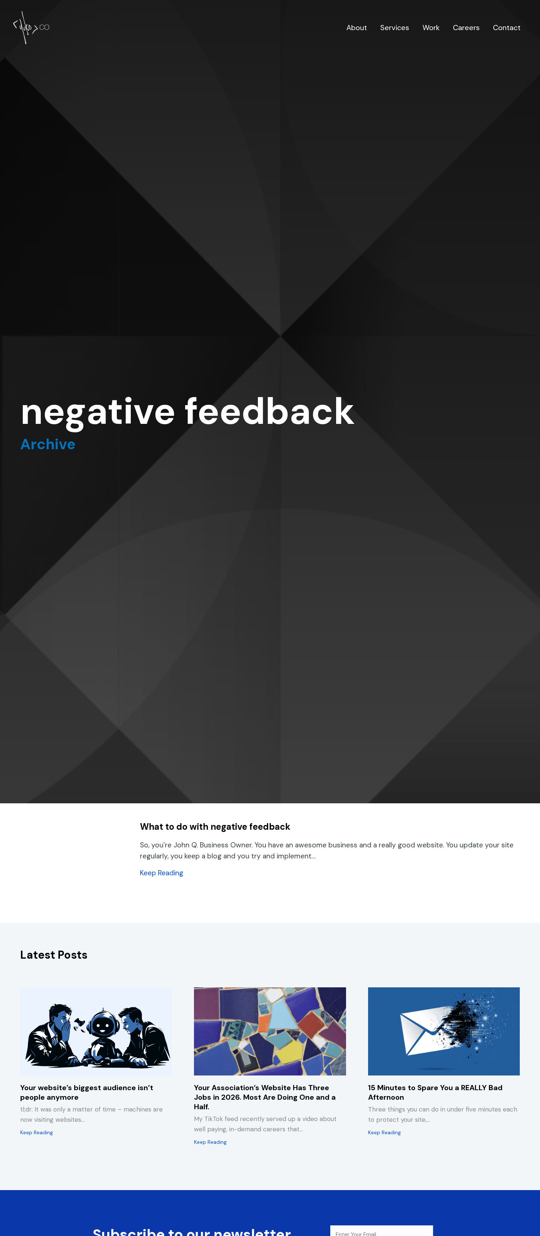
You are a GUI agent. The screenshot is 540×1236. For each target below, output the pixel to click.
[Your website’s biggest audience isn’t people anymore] (96, 1030)
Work (431, 27)
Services (394, 27)
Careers (466, 27)
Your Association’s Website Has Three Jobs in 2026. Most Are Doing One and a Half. (265, 1097)
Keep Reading (161, 873)
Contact (507, 27)
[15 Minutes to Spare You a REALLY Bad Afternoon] (444, 1030)
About (356, 27)
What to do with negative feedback (215, 826)
